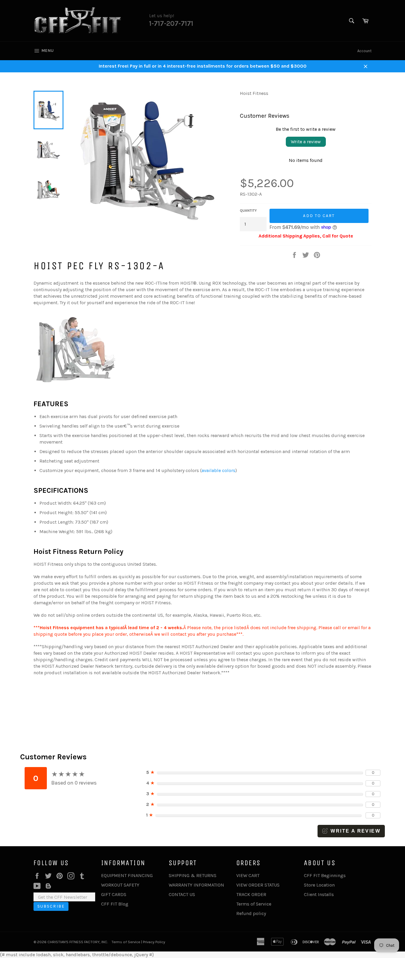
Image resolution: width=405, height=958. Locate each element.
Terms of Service (253, 904)
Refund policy (251, 913)
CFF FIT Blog (114, 904)
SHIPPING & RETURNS (192, 875)
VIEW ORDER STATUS (258, 885)
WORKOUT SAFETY (120, 885)
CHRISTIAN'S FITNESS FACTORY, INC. (77, 942)
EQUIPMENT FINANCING (127, 875)
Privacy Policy (154, 942)
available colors (218, 470)
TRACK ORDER (251, 894)
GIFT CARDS (113, 894)
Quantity (248, 210)
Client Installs (319, 894)
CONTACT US (182, 894)
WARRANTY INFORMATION (196, 885)
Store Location (319, 885)
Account (364, 51)
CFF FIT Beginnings (325, 875)
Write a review (306, 141)
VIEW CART (247, 875)
